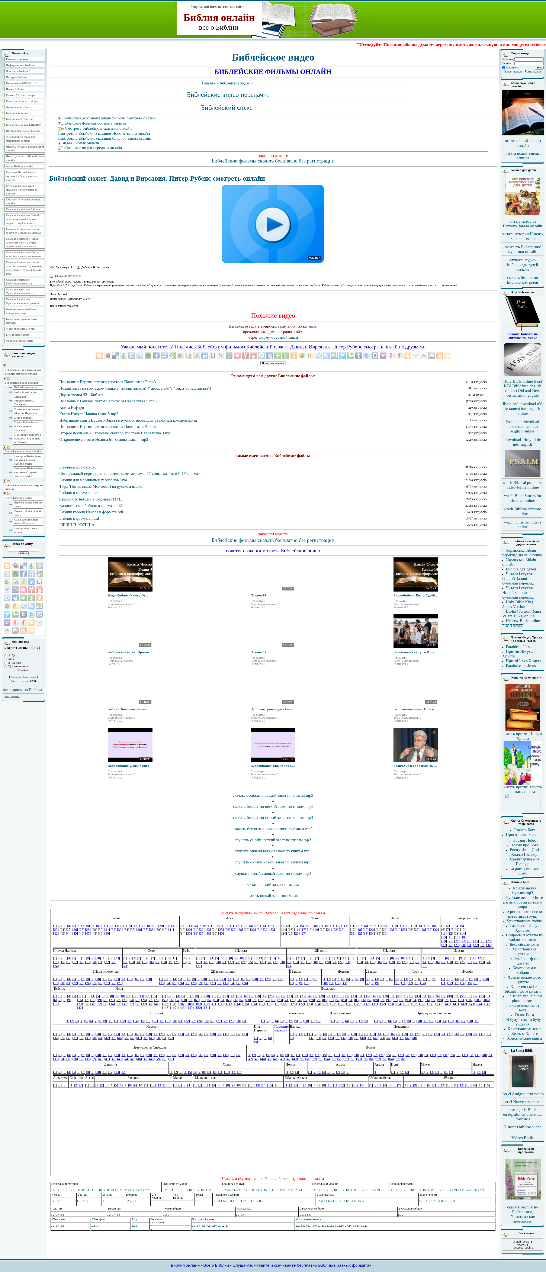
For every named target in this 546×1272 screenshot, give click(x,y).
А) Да (11, 655)
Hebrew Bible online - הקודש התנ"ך (522, 623)
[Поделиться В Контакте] (39, 614)
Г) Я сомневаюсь (18, 666)
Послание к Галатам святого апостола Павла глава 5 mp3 (108, 401)
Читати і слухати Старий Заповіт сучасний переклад (518, 578)
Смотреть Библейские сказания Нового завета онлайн (28, 459)
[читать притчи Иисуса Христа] (522, 730)
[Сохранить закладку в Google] (39, 573)
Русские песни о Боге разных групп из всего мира (523, 902)
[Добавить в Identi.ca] (15, 581)
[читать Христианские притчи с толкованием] (522, 809)
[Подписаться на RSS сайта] (23, 630)
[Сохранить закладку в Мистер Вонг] (31, 589)
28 (148, 1190)
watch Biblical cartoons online (523, 511)
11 (79, 1190)
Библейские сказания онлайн (23, 451)
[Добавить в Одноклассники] (39, 598)
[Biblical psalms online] (522, 476)
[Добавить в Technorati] (15, 614)
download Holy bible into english (523, 442)
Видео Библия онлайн (18, 497)
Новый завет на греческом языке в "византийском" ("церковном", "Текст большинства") (135, 388)
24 (133, 1190)
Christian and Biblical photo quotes (524, 998)
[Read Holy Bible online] (522, 331)
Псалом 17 (258, 652)
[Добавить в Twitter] (31, 614)
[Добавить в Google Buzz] (7, 581)
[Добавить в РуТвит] (31, 606)
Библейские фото (524, 944)
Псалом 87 (258, 595)
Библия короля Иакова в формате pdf (91, 512)
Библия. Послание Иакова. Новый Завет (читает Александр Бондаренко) (130, 709)
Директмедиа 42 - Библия (81, 394)
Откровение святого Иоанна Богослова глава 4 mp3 (103, 439)
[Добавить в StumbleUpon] (39, 606)
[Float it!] (39, 565)
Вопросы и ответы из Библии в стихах (524, 937)
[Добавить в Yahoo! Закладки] (7, 622)
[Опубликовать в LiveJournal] (7, 589)
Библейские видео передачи (22, 382)
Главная (208, 83)
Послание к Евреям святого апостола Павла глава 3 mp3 (107, 426)
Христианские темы (524, 1029)
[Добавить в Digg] (7, 573)
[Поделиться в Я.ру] (23, 622)
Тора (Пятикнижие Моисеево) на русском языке (100, 486)
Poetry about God (524, 849)
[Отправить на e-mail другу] (39, 622)
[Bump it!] (31, 565)
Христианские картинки (524, 951)
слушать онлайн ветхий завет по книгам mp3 (273, 851)
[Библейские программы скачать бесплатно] (522, 1199)
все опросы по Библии (22, 689)
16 (100, 1190)
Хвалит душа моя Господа (524, 861)
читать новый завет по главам (273, 895)
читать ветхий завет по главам (273, 884)
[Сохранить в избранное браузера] (31, 622)
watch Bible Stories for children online (522, 498)
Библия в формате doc (78, 492)
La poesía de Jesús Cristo (524, 870)
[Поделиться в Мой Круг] (7, 598)
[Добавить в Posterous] (15, 606)
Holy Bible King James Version (517, 604)
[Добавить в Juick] (23, 581)
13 (87, 1190)
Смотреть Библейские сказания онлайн (98, 128)
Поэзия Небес (524, 840)
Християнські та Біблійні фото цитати (523, 989)
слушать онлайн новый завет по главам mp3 (273, 873)
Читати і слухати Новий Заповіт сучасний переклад (518, 592)
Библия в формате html (79, 518)
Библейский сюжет (26, 392)
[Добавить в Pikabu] (7, 606)
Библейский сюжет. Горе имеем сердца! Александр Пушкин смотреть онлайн (416, 709)
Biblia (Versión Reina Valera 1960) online (521, 613)
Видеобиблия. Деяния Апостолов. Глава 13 (130, 765)
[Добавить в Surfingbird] (7, 614)
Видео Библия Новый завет (27, 512)
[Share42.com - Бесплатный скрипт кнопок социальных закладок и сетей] (31, 630)
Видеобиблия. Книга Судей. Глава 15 (416, 595)
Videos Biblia (522, 1138)
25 (137, 1190)
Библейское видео (235, 83)
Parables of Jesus (519, 646)
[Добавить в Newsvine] (31, 598)
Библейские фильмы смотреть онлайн (24, 486)
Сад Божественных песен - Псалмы (26, 521)
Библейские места (25, 387)
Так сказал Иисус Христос (524, 928)
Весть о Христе (524, 1033)
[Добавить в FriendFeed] (31, 573)
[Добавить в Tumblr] (23, 614)
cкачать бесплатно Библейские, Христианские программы (522, 1214)
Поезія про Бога (524, 845)
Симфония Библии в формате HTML (91, 499)
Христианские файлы (524, 921)
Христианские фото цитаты (524, 979)
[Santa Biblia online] (522, 1087)
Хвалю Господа (524, 854)
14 (91, 1190)
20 (116, 1190)
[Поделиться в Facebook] (23, 573)
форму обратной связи (278, 337)
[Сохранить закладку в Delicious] (23, 565)
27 (144, 1190)
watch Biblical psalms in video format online (522, 484)
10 (74, 1190)
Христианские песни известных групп (524, 913)
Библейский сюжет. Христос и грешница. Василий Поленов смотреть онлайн (130, 652)
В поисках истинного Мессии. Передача (27, 411)
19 (112, 1190)
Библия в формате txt (77, 467)
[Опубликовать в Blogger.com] (7, 565)
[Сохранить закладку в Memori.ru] (23, 589)
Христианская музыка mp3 (524, 890)
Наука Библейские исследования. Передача (26, 426)
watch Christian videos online (522, 524)
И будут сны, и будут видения (524, 1021)
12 (83, 1190)
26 (140, 1190)
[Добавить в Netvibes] (23, 598)
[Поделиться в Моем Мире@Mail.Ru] (15, 589)
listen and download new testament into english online (522, 426)
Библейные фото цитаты (524, 960)
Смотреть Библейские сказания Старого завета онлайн (28, 472)
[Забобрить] (15, 565)
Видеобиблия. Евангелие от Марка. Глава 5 (273, 765)
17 (103, 1190)
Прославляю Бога (521, 834)
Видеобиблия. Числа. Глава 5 (130, 595)
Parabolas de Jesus (521, 665)
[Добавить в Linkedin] (31, 581)
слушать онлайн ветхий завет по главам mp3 (273, 840)
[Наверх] (7, 630)
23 (129, 1190)
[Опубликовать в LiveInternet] (39, 581)
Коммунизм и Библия (524, 970)
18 (108, 1190)
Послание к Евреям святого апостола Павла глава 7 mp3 (107, 382)
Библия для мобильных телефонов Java (93, 480)
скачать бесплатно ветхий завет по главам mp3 (273, 806)
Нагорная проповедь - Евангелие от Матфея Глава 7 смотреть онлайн (273, 709)
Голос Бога (524, 1014)
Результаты (15, 677)
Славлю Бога (524, 830)
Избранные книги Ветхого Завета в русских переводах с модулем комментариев (128, 420)
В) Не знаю (15, 662)
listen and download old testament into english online (522, 408)
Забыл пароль (513, 71)
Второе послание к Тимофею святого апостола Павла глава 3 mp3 (116, 433)
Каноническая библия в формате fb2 (90, 505)
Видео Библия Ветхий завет (28, 504)
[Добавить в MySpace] (15, 598)
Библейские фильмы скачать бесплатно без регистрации (273, 161)
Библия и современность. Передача (24, 400)
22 (125, 1190)
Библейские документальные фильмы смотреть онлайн (23, 371)
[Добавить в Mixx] (39, 589)
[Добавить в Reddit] (23, 606)
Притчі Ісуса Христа (523, 660)
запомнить (512, 67)
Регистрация (533, 71)
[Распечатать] (15, 630)
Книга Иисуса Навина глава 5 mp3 (88, 414)
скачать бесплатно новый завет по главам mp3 (273, 829)
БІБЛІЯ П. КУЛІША (76, 524)
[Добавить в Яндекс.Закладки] (15, 622)
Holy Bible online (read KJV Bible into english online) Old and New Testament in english (522, 388)
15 (95, 1190)
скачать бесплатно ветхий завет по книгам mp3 (273, 795)
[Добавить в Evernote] (15, 573)
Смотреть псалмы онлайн (25, 530)
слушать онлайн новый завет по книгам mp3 (273, 862)
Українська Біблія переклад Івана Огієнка (522, 552)
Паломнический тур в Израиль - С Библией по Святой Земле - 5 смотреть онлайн (416, 652)
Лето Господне (23, 417)
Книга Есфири (71, 407)
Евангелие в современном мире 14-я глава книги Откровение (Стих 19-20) (416, 765)
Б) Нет (12, 659)
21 (120, 1190)
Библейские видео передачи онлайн (91, 147)
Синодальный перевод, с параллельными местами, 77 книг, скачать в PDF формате (130, 473)
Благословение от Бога (524, 1007)
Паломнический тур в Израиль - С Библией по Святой (27, 438)
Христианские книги (524, 1038)
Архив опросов (29, 677)
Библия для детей (521, 569)
